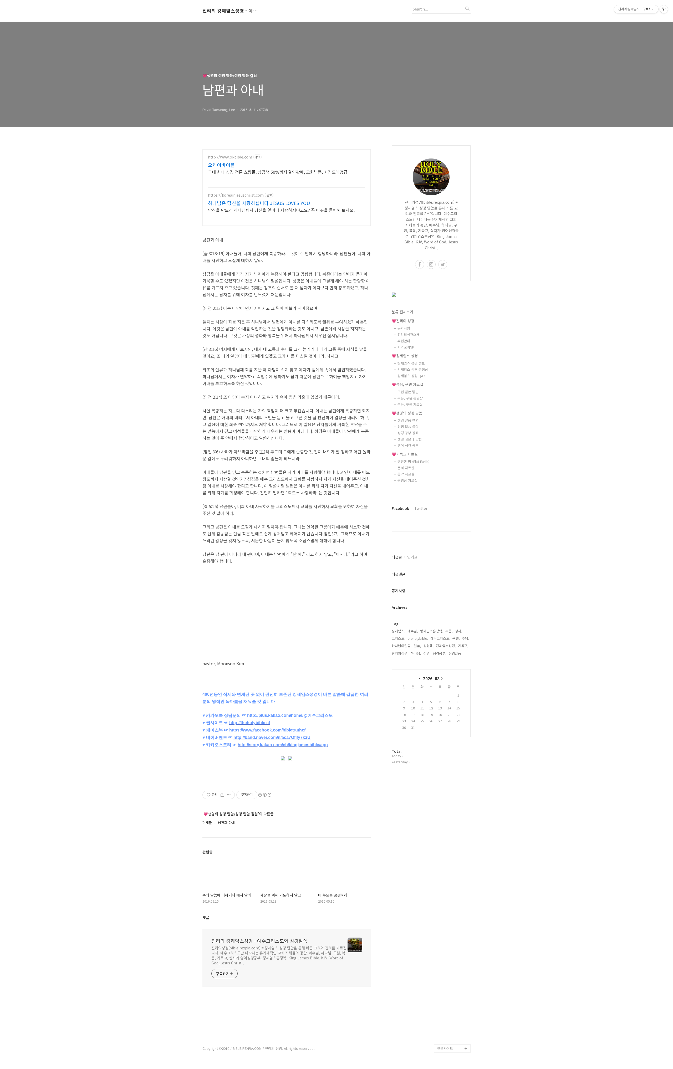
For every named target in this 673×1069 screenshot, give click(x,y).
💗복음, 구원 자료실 (407, 384)
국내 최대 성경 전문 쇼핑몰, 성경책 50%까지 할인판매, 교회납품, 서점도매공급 (278, 172)
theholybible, (417, 638)
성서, (458, 630)
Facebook (400, 508)
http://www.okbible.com (230, 157)
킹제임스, (398, 630)
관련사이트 (445, 1048)
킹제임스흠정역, (431, 630)
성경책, (428, 645)
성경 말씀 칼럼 (408, 420)
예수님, (412, 630)
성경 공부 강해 (408, 432)
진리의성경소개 (408, 334)
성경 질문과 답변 (409, 439)
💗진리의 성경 (403, 320)
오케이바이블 (221, 165)
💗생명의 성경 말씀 (407, 413)
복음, (449, 630)
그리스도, (398, 638)
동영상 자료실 (407, 480)
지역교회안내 (406, 347)
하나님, (416, 653)
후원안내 (403, 340)
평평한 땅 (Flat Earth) (413, 461)
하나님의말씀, (402, 645)
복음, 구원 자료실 (410, 404)
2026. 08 (431, 678)
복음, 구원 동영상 (410, 398)
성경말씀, (455, 653)
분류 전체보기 (402, 311)
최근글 (397, 557)
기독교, (463, 645)
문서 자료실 (405, 467)
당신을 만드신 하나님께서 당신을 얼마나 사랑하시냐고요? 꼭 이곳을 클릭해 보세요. (281, 210)
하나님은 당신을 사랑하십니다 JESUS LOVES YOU (259, 203)
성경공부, (439, 653)
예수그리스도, (440, 638)
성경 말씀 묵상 (408, 426)
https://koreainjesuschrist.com (236, 195)
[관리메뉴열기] (664, 9)
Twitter (420, 508)
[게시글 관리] (229, 795)
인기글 (412, 557)
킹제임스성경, (446, 645)
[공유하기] (222, 795)
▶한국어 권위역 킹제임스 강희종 (452, 1035)
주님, (465, 638)
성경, (427, 653)
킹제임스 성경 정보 (411, 363)
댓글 (205, 917)
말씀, (417, 645)
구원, (456, 638)
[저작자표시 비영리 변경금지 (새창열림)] (264, 795)
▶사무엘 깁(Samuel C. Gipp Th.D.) (452, 1002)
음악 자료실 (405, 474)
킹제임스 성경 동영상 (412, 369)
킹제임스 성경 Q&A (411, 375)
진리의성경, (400, 653)
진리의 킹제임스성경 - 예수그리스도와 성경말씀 (231, 11)
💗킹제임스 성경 (405, 355)
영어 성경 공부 (408, 445)
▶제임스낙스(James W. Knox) (452, 1019)
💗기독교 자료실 (405, 454)
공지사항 (403, 328)
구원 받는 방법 (408, 391)
